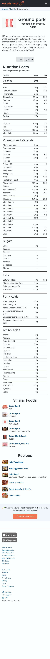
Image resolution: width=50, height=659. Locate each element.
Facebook (8, 592)
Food (12, 9)
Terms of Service (8, 586)
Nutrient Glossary (8, 555)
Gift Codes (6, 561)
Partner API (6, 570)
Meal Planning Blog (8, 558)
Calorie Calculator (8, 550)
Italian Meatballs (16, 482)
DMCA (4, 583)
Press (4, 575)
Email (6, 597)
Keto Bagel (13, 474)
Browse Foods (7, 547)
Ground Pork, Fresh (17, 436)
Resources (5, 564)
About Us (5, 572)
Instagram (8, 595)
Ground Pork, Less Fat (19, 443)
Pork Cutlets (14, 495)
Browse (5, 9)
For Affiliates (6, 578)
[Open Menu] (46, 3)
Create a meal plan (25, 516)
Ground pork (32, 19)
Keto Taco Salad (16, 462)
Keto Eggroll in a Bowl (18, 468)
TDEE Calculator (7, 553)
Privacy (4, 581)
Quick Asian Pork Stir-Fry (20, 489)
